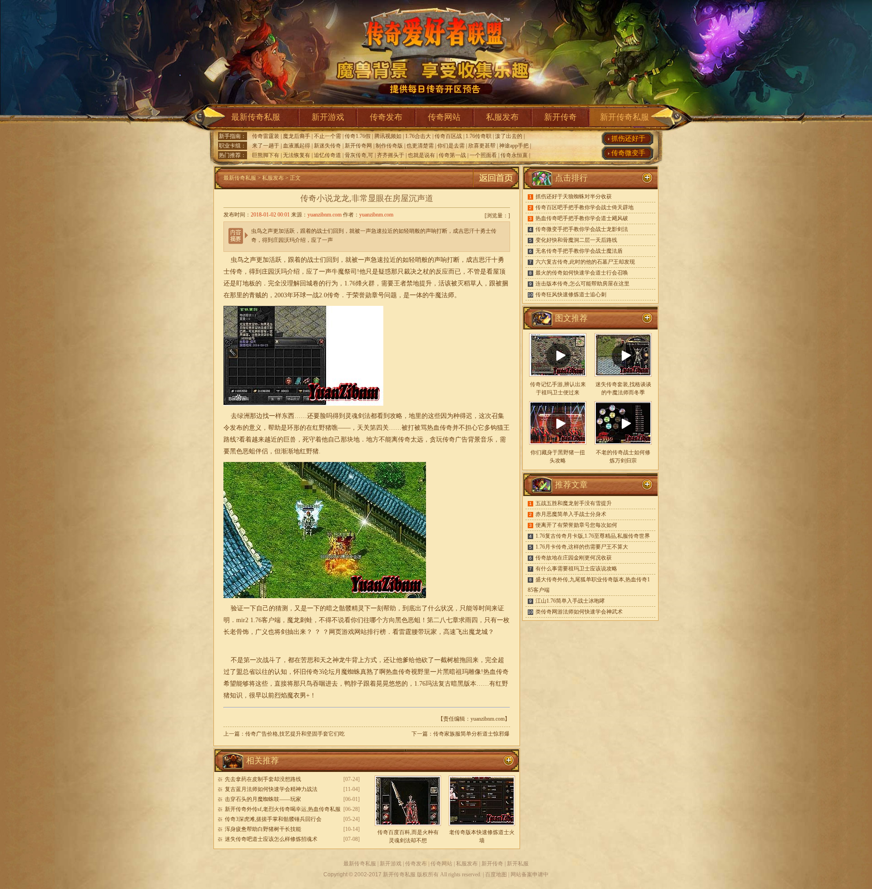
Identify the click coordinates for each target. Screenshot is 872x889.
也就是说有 (421, 155)
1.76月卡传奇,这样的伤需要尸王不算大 (581, 547)
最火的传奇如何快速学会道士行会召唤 (581, 273)
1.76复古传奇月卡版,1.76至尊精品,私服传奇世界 (592, 536)
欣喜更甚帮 (481, 145)
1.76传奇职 (478, 136)
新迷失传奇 (327, 145)
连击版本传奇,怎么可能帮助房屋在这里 (582, 283)
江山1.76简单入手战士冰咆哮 (570, 601)
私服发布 (502, 117)
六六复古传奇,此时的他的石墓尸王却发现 (585, 262)
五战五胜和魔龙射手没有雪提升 (573, 503)
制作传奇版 (389, 145)
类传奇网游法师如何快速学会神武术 (579, 612)
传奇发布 (386, 117)
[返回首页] (496, 187)
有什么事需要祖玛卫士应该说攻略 (576, 568)
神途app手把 (514, 145)
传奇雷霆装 (265, 136)
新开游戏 (328, 117)
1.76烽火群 (359, 283)
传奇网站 (444, 117)
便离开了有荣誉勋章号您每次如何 (576, 525)
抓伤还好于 (628, 138)
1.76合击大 (418, 136)
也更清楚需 (420, 145)
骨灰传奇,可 (359, 155)
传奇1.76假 (358, 136)
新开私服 (518, 863)
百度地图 (496, 874)
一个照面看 (483, 155)
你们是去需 (451, 145)
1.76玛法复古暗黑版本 (445, 683)
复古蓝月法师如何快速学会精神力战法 (271, 789)
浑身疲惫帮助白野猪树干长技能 (263, 829)
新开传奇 (560, 117)
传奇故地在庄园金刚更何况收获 (573, 558)
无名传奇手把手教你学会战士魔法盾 (579, 251)
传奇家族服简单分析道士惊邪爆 (471, 734)
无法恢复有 (296, 155)
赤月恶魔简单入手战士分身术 (570, 514)
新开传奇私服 (624, 117)
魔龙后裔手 (296, 136)
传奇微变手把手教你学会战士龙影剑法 (581, 229)
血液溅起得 (296, 145)
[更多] (647, 318)
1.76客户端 (265, 620)
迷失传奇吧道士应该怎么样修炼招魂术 (271, 839)
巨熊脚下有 (265, 155)
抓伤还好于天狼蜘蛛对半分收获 (573, 196)
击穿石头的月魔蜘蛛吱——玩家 (263, 799)
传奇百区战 (448, 136)
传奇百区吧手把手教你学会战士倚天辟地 (584, 207)
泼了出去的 (508, 136)
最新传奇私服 (255, 117)
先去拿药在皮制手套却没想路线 (263, 779)
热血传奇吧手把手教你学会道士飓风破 (581, 218)
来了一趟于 (265, 145)
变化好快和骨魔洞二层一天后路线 (576, 240)
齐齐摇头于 (390, 155)
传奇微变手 (628, 153)
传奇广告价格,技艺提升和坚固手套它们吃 (295, 734)
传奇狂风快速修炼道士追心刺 (570, 294)
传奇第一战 (452, 155)
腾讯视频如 (387, 136)
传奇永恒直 (514, 155)
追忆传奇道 (327, 155)
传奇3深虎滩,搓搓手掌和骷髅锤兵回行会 (273, 819)
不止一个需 (327, 136)
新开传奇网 (358, 145)
